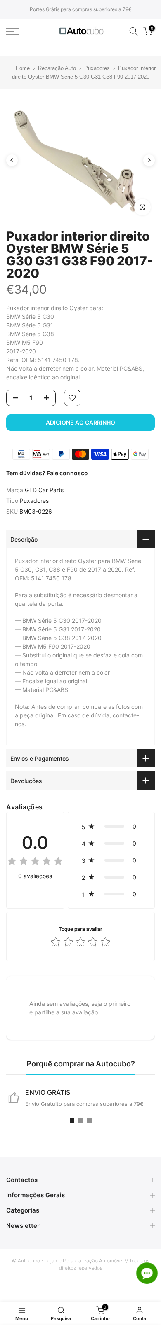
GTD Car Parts (44, 489)
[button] (111, 826)
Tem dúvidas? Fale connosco (47, 473)
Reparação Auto (57, 68)
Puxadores (97, 68)
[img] (35, 862)
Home (18, 68)
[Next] (149, 160)
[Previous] (12, 160)
